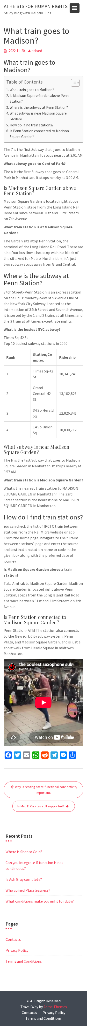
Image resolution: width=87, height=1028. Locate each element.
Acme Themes (55, 1006)
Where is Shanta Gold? (24, 851)
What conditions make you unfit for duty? (40, 901)
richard (37, 50)
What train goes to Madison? (32, 89)
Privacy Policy (17, 950)
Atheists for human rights (35, 6)
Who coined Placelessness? (28, 890)
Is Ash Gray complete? (24, 879)
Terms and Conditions (24, 961)
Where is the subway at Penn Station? (39, 107)
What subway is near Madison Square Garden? (38, 116)
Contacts (13, 939)
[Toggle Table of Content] (72, 83)
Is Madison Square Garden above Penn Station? (39, 98)
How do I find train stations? (31, 125)
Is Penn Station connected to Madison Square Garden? (39, 134)
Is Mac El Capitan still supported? (41, 806)
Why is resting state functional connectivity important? (46, 790)
